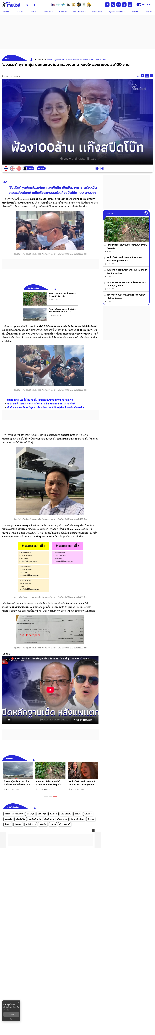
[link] (50, 298)
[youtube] (118, 4)
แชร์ (138, 76)
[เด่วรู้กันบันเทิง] (63, 4)
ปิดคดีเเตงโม (66, 814)
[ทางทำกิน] (73, 4)
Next (98, 758)
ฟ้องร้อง (88, 814)
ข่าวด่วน (91, 819)
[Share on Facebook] (142, 75)
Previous (94, 758)
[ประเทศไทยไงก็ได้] (89, 4)
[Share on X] (147, 75)
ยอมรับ (11, 1014)
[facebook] (107, 4)
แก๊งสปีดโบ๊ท (20, 819)
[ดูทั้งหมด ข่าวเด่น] (146, 213)
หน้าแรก (36, 59)
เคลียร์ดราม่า (31, 824)
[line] (130, 4)
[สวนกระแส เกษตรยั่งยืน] (83, 4)
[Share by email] (151, 75)
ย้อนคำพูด (42, 814)
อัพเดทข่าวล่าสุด (77, 819)
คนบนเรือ (8, 819)
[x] (113, 4)
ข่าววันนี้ (8, 824)
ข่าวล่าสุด (18, 824)
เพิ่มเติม (6, 1010)
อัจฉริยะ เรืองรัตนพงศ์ (14, 814)
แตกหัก (53, 824)
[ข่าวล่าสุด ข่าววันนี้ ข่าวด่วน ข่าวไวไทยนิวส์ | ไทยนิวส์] (12, 4)
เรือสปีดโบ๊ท (49, 819)
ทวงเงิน (78, 814)
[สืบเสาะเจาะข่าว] (53, 4)
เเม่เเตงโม (53, 814)
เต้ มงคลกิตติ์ (64, 824)
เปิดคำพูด (30, 814)
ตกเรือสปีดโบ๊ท (35, 819)
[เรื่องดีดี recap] (58, 4)
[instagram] (124, 4)
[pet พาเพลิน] (68, 4)
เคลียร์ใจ (42, 824)
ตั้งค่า (11, 1019)
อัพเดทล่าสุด (62, 819)
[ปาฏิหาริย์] (78, 4)
